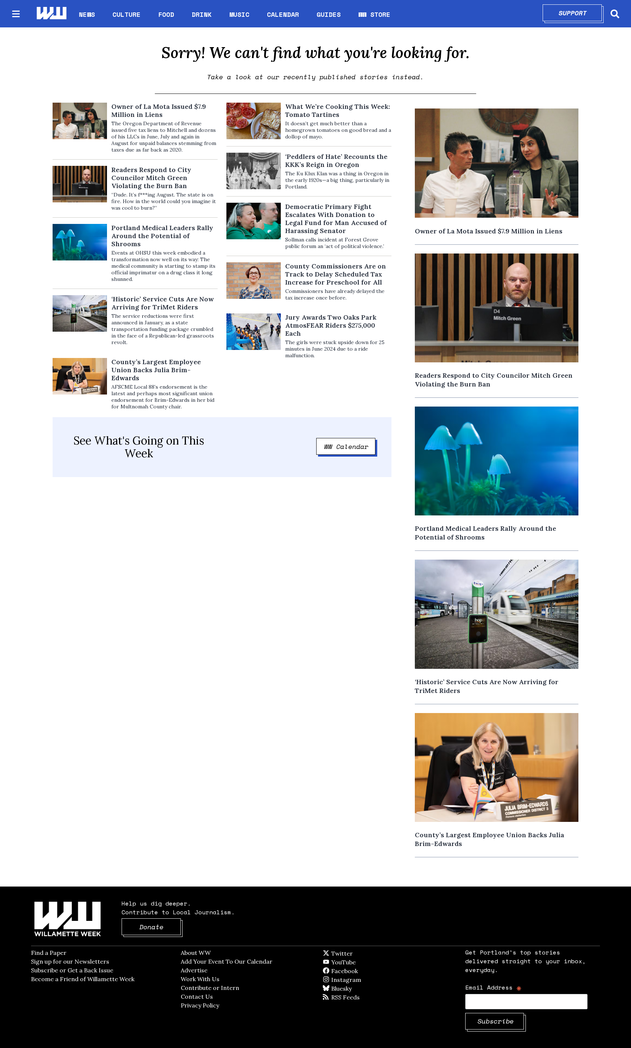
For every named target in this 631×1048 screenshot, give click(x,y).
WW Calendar (350, 446)
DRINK (202, 14)
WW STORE (374, 14)
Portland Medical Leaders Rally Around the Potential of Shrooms (162, 236)
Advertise (194, 970)
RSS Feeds (357, 997)
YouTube (355, 962)
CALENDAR (283, 14)
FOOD (166, 14)
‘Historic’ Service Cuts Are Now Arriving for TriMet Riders (162, 303)
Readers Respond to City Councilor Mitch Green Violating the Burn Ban (151, 178)
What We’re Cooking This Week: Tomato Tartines (337, 111)
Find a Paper (48, 952)
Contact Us (197, 996)
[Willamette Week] (51, 13)
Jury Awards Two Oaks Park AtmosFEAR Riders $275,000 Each (330, 325)
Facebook (365, 971)
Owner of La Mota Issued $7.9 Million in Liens (158, 111)
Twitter (359, 953)
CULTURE (126, 14)
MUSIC (239, 14)
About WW (196, 952)
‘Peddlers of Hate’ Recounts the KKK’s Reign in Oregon (336, 161)
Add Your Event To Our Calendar (226, 961)
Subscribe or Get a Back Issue (72, 970)
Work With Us (200, 979)
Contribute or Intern (210, 987)
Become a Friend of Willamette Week (82, 979)
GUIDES (329, 14)
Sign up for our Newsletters (70, 961)
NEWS (87, 14)
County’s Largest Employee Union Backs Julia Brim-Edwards (156, 370)
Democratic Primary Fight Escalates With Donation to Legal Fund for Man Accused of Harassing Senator (336, 219)
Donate (160, 926)
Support (580, 13)
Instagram (361, 979)
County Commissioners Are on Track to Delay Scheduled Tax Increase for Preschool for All (335, 274)
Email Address (493, 987)
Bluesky (351, 988)
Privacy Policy (200, 1005)
